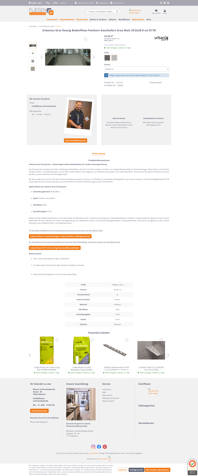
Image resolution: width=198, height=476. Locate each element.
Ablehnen (123, 470)
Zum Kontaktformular (75, 140)
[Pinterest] (168, 82)
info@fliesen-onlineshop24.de (44, 106)
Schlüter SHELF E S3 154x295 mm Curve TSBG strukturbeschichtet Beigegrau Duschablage (151, 368)
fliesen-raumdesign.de (38, 422)
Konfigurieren (136, 470)
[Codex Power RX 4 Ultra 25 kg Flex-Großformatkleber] (47, 350)
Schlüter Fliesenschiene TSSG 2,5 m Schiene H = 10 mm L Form (116, 368)
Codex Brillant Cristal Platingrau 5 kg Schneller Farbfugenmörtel (60, 236)
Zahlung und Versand (110, 398)
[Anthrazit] (107, 58)
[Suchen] (117, 12)
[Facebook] (164, 82)
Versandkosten (93, 453)
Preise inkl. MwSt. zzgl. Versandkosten (115, 45)
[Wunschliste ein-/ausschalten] (85, 39)
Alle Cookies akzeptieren (157, 470)
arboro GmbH (103, 459)
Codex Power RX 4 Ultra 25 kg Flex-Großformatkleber (54, 248)
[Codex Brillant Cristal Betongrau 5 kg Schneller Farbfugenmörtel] (81, 350)
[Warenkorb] (168, 11)
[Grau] (114, 58)
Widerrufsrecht (108, 401)
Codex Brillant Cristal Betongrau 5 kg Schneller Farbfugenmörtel (81, 368)
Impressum (106, 389)
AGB (104, 392)
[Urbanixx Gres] (161, 38)
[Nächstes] (94, 57)
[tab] (98, 153)
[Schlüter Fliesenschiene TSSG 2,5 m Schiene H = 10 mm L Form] (116, 350)
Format (107, 64)
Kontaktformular (39, 411)
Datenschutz (107, 395)
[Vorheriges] (42, 57)
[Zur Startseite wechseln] (41, 11)
